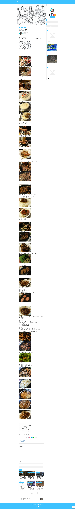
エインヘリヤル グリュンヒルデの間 (31, 487)
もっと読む (31, 493)
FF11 (20, 440)
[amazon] (55, 15)
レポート (44, 3)
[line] (34, 437)
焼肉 (22, 441)
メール (20, 461)
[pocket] (30, 437)
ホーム (25, 3)
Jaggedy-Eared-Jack (50, 78)
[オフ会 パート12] (32, 437)
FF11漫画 (21, 486)
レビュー (37, 3)
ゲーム (31, 3)
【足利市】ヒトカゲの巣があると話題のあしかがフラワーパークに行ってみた (40, 478)
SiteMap (48, 41)
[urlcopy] (36, 437)
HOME (31, 504)
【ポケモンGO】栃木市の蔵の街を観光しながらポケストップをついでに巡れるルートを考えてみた (31, 478)
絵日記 (24, 440)
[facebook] (24, 33)
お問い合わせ (34, 504)
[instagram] (25, 33)
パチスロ (21, 441)
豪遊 (23, 441)
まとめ (50, 3)
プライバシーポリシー (42, 504)
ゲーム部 (18, 1)
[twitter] (23, 33)
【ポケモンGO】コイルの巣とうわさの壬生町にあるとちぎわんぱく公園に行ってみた (23, 478)
